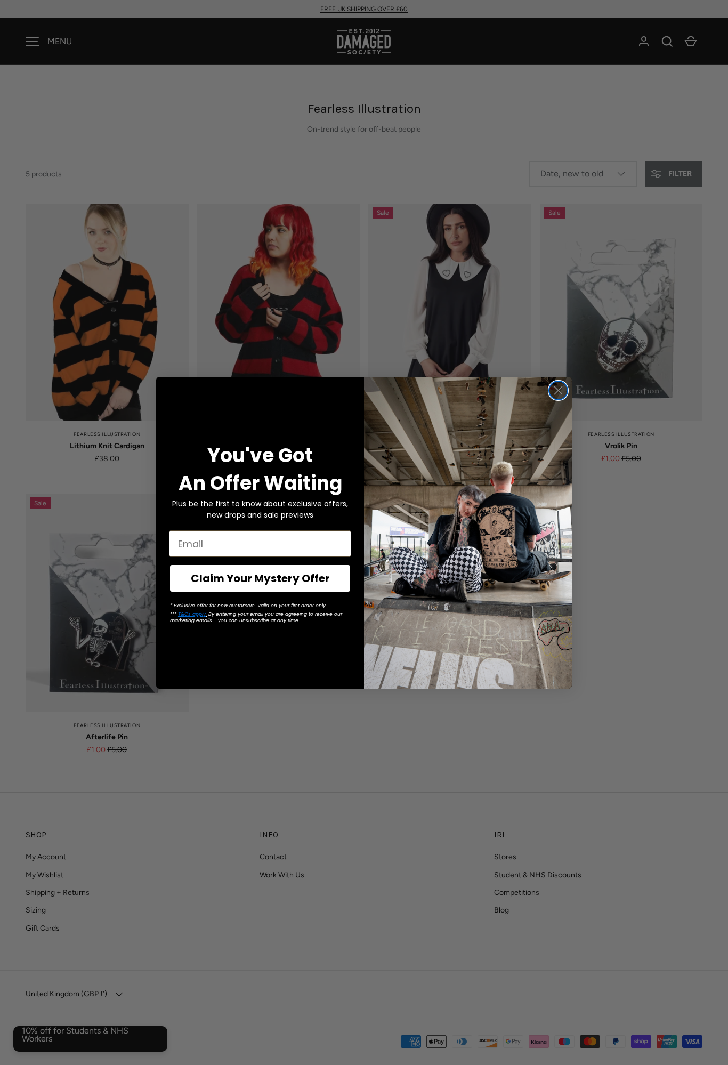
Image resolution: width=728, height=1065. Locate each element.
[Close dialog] (558, 390)
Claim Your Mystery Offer (260, 578)
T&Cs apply (192, 614)
